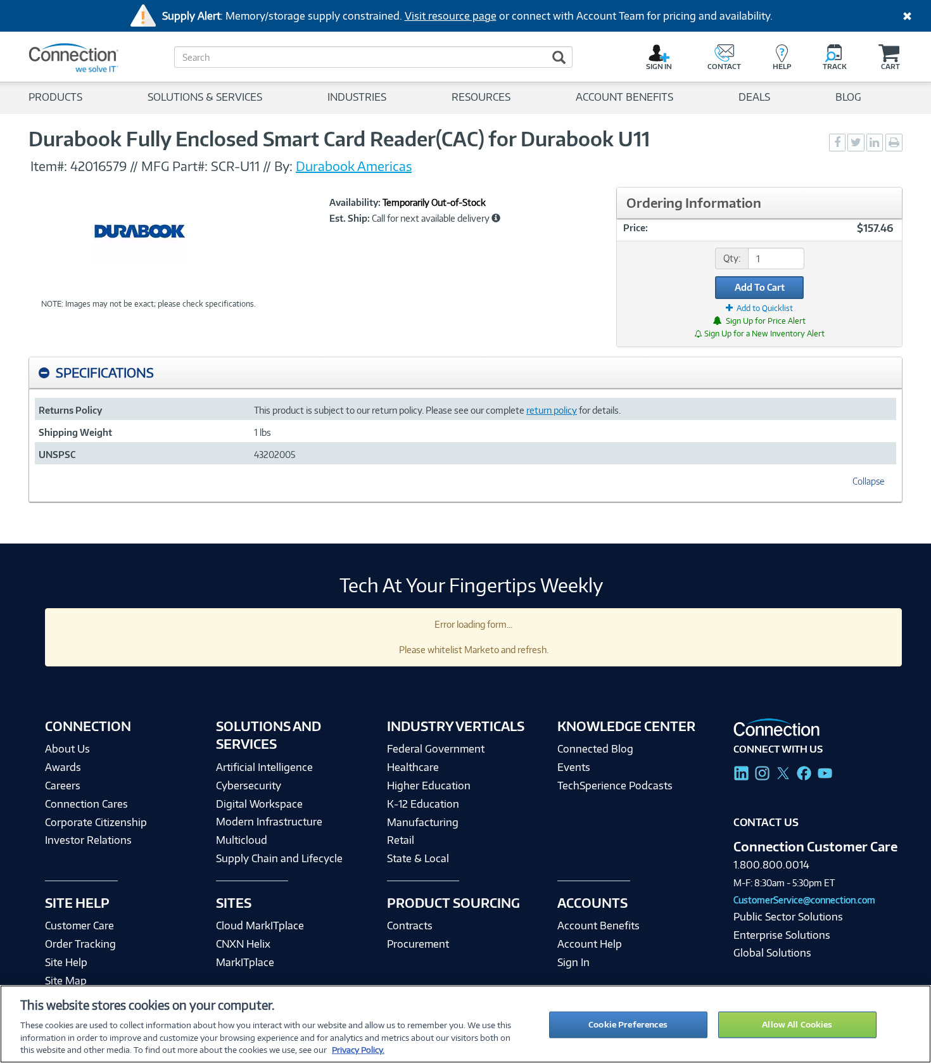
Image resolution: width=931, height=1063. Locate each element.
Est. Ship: (349, 218)
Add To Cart (760, 287)
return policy (551, 410)
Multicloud (241, 840)
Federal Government (435, 748)
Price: (635, 227)
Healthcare (413, 767)
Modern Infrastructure (269, 821)
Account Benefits (598, 925)
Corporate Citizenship (96, 822)
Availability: (355, 203)
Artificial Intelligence (264, 767)
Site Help (66, 962)
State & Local (418, 858)
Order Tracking (80, 944)
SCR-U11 (237, 166)
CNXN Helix (243, 944)
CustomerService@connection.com (804, 899)
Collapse (868, 481)
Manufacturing (423, 822)
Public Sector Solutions (788, 916)
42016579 (98, 166)
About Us (67, 748)
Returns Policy (70, 410)
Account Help (589, 944)
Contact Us (766, 822)
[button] (495, 217)
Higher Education (429, 785)
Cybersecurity (248, 785)
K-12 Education (423, 804)
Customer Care (79, 925)
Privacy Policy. (358, 1050)
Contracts (410, 925)
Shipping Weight (75, 432)
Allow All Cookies (797, 1024)
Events (573, 767)
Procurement (418, 944)
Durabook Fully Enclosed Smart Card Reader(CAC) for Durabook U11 (339, 138)
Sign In (573, 962)
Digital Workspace (259, 804)
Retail (400, 840)
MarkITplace (245, 962)
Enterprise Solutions (781, 935)
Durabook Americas (354, 166)
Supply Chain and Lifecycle (279, 858)
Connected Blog (595, 748)
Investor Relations (88, 840)
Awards (63, 767)
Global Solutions (772, 952)
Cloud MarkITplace (260, 925)
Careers (62, 785)
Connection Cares (86, 804)
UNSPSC (57, 454)
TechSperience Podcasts (615, 785)
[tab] (465, 372)
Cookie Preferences (628, 1024)
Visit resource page (451, 16)
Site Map (66, 980)
